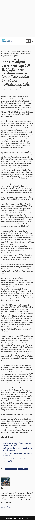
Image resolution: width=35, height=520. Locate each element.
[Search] (32, 41)
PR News (8, 51)
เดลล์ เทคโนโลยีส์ (23, 469)
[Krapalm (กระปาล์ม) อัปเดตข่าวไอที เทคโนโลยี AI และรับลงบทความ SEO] (6, 41)
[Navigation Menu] (28, 41)
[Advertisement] (17, 19)
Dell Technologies (11, 469)
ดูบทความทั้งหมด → (7, 507)
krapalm (5, 89)
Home (3, 51)
